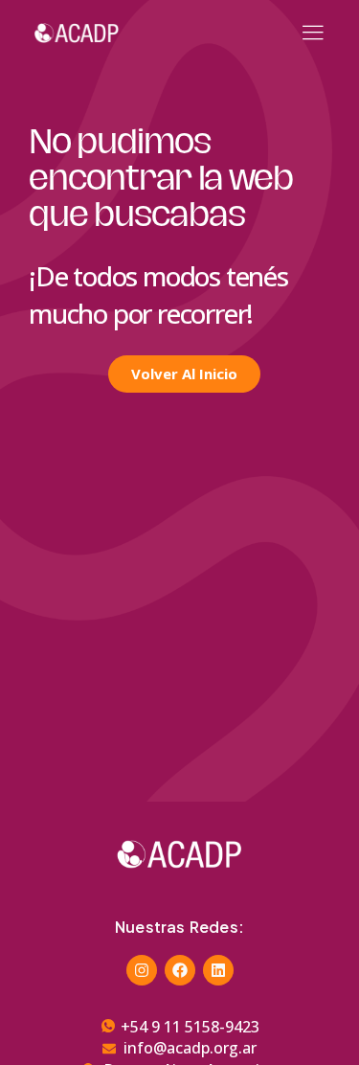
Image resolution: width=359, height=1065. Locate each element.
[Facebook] (180, 970)
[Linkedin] (218, 970)
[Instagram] (141, 970)
